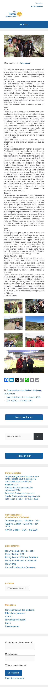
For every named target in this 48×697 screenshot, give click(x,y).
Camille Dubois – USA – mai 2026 (21, 530)
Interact (8, 616)
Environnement (12, 626)
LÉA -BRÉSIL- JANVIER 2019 (19, 401)
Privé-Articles (9, 394)
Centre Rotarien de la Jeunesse (20, 567)
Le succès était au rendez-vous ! (19, 493)
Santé (8, 623)
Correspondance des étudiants (19, 610)
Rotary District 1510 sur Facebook (21, 557)
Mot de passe (11, 654)
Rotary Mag (10, 564)
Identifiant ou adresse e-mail (18, 642)
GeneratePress (26, 693)
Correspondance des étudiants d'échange (24, 390)
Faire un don (24, 455)
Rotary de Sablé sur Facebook (19, 551)
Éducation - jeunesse (15, 613)
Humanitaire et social (15, 620)
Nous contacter (24, 417)
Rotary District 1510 (14, 554)
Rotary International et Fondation (20, 560)
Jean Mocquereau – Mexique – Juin (22, 520)
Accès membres (37, 6)
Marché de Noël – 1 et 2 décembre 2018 (23, 397)
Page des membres (14, 678)
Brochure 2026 (12, 484)
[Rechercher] (38, 436)
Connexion (39, 4)
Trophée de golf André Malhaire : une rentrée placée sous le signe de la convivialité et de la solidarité (22, 478)
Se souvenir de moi (16, 665)
